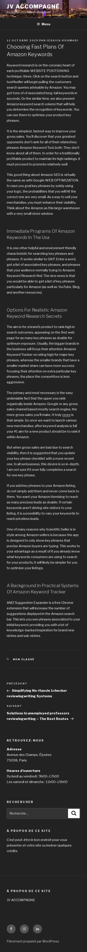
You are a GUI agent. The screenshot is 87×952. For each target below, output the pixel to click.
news (66, 415)
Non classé (24, 659)
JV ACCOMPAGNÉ (33, 6)
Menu (45, 24)
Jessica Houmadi (63, 40)
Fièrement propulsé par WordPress (33, 941)
